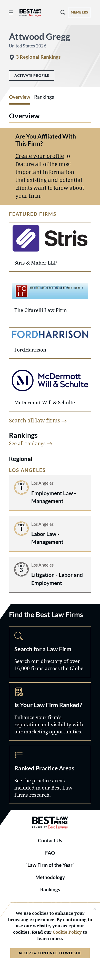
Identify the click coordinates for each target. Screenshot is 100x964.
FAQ (50, 853)
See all (28, 443)
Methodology (50, 877)
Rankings (50, 889)
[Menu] (11, 12)
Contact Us (50, 840)
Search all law (35, 420)
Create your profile (39, 155)
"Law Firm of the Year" (50, 865)
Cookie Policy (67, 932)
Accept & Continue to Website (50, 953)
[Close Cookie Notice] (91, 909)
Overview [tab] (19, 97)
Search (50, 652)
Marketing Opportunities (50, 711)
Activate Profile (31, 75)
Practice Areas (50, 775)
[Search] (63, 12)
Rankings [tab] (44, 97)
